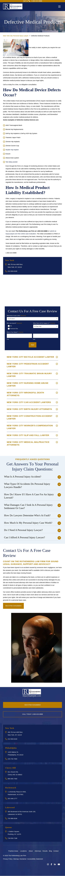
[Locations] (27, 851)
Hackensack (10, 788)
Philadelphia (11, 748)
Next (32, 345)
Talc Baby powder (12, 162)
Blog (50, 851)
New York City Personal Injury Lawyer (15, 36)
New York (9, 260)
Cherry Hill (10, 768)
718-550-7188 (12, 838)
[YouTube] (59, 864)
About (31, 851)
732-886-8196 (12, 818)
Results (45, 851)
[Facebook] (51, 864)
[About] (33, 851)
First (8, 339)
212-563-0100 (12, 271)
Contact (56, 851)
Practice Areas (13, 851)
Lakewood (10, 807)
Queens (8, 827)
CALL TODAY (32, 714)
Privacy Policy (8, 859)
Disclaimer (23, 859)
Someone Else (14, 328)
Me (11, 326)
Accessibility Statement (35, 859)
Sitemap (16, 859)
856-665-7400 (12, 779)
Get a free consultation (13, 606)
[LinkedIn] (55, 864)
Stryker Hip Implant (12, 150)
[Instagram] (48, 864)
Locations (23, 851)
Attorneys (38, 851)
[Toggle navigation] (59, 6)
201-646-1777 (12, 798)
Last (34, 339)
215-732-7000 (12, 759)
